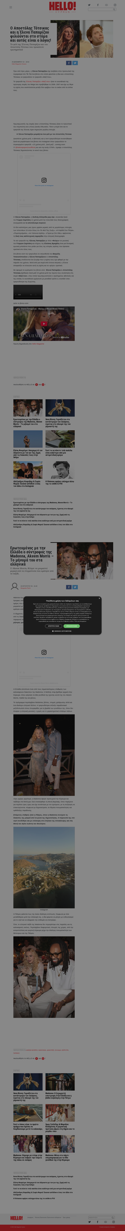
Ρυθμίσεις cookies (68, 621)
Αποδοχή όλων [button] (71, 626)
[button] (62, 631)
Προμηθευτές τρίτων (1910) (60, 611)
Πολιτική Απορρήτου (80, 621)
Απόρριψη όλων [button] (53, 626)
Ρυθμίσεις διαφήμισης (65, 619)
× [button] (99, 598)
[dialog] (62, 615)
